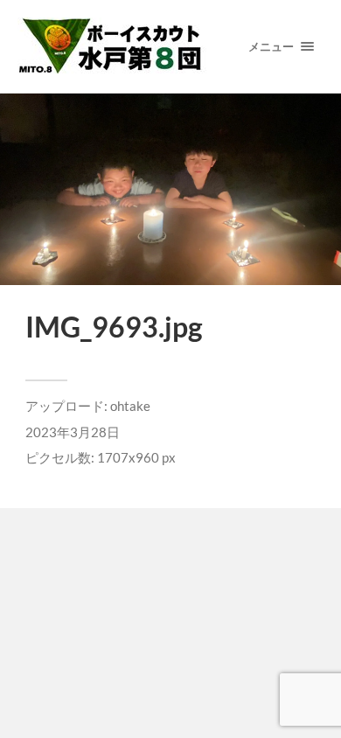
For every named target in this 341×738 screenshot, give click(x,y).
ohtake (130, 406)
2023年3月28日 (72, 432)
